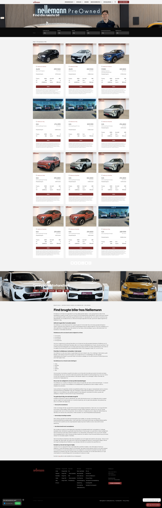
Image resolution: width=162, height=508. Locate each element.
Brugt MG (64, 473)
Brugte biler (64, 471)
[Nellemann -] (36, 2)
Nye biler (78, 2)
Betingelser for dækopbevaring (107, 500)
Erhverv (86, 2)
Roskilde (51, 290)
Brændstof (118, 30)
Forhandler (46, 30)
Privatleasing (71, 480)
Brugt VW (64, 478)
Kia (69, 471)
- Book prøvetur (72, 473)
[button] (12, 502)
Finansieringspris (106, 30)
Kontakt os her (111, 478)
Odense (43, 290)
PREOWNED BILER (69, 2)
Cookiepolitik (89, 482)
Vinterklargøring (81, 480)
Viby (66, 290)
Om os (87, 471)
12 (86, 263)
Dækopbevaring (81, 487)
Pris (88, 30)
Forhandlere (117, 479)
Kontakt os (88, 473)
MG (69, 475)
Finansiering (80, 485)
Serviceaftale (80, 473)
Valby (59, 290)
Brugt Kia (64, 475)
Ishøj (35, 290)
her (60, 456)
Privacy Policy (89, 478)
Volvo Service (80, 475)
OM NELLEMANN (107, 2)
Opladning (79, 482)
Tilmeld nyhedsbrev (115, 483)
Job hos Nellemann (90, 475)
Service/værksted (95, 2)
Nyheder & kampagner (91, 485)
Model (73, 30)
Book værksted (123, 2)
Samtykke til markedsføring (92, 480)
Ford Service (80, 478)
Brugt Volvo (64, 480)
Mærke (59, 30)
